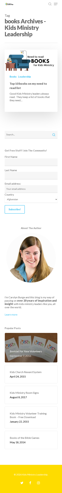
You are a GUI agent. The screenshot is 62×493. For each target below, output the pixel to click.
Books (13, 76)
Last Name (11, 170)
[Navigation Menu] (56, 4)
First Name (11, 156)
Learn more (11, 314)
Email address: (13, 183)
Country (9, 194)
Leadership (24, 76)
